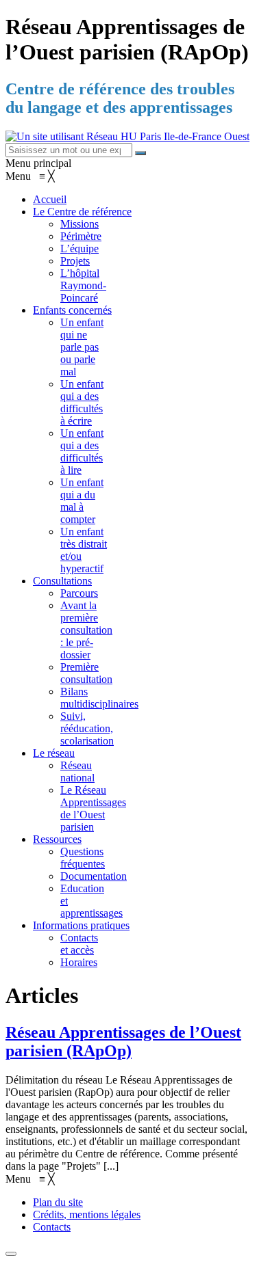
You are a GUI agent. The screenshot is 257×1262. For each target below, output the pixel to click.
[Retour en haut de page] (10, 1254)
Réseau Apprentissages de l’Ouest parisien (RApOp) (123, 1041)
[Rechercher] (140, 153)
